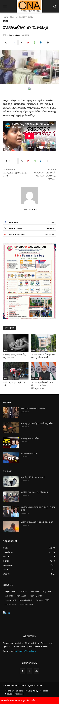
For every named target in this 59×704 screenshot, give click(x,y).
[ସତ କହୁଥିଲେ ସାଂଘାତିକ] (11, 442)
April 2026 (9, 596)
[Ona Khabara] (5, 35)
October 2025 (10, 604)
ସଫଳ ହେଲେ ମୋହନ (29, 453)
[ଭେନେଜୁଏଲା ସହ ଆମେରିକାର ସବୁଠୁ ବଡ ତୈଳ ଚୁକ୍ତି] (11, 511)
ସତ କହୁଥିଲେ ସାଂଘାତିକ (30, 438)
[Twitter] (21, 42)
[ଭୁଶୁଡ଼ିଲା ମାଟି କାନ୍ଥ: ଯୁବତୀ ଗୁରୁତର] (11, 496)
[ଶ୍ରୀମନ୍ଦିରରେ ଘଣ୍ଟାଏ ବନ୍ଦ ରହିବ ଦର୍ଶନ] (11, 526)
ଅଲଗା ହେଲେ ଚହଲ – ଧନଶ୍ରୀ (33, 408)
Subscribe (49, 234)
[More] (48, 42)
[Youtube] (36, 671)
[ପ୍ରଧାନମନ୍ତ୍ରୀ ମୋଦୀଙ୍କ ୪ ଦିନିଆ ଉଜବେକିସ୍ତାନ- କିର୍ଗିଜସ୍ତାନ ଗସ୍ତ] (43, 371)
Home (5, 17)
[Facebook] (15, 42)
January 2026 (10, 600)
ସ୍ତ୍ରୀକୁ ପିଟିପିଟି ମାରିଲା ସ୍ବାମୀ (33, 477)
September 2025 (26, 604)
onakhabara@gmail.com (25, 651)
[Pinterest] (28, 42)
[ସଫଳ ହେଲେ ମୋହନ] (11, 457)
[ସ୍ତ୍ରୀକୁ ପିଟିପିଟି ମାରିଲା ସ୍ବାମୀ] (11, 481)
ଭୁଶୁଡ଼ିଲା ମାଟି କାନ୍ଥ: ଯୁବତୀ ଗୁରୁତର (34, 492)
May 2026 (47, 591)
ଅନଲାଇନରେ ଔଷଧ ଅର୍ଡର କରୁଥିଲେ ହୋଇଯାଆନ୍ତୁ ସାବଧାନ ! (45, 175)
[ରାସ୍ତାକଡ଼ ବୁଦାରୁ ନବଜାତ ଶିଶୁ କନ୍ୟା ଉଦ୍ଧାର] (15, 343)
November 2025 (42, 600)
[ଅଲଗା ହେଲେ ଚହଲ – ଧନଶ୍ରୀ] (11, 412)
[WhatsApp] (34, 42)
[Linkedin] (41, 42)
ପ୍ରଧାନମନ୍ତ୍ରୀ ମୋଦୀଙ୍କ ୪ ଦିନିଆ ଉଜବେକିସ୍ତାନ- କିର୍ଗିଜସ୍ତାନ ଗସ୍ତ (42, 385)
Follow (50, 228)
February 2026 (36, 596)
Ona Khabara (14, 35)
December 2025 (25, 600)
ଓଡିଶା (12, 17)
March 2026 (21, 596)
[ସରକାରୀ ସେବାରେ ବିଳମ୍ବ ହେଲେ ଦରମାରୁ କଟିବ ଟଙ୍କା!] (43, 343)
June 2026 (34, 591)
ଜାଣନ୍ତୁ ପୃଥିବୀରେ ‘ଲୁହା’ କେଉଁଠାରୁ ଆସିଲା (37, 423)
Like (52, 222)
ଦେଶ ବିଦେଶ (35, 378)
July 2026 (22, 591)
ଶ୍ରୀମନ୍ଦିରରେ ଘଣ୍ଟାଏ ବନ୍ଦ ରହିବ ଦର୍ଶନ (37, 522)
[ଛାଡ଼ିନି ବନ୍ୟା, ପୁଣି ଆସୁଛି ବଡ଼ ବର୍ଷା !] (15, 371)
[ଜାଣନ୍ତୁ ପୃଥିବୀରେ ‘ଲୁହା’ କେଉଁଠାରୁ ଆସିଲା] (11, 427)
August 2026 (10, 591)
